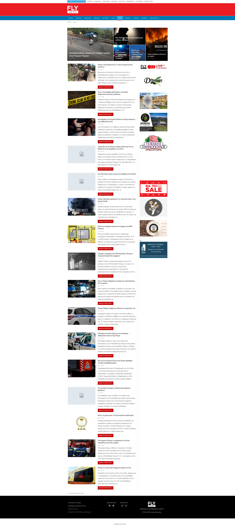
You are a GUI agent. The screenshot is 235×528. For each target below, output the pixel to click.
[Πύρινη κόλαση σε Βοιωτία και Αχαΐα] (157, 44)
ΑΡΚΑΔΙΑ (96, 18)
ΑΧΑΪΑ (120, 18)
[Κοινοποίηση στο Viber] (122, 505)
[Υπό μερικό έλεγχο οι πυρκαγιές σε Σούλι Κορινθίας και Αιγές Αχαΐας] (81, 448)
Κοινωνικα (97, 1)
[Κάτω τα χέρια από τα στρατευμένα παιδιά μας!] (81, 423)
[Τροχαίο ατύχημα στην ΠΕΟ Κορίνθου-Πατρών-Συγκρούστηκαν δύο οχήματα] (81, 261)
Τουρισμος (139, 1)
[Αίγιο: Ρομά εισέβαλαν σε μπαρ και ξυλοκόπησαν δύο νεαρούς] (81, 289)
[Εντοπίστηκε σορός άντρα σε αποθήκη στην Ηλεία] (81, 182)
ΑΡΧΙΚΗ (70, 18)
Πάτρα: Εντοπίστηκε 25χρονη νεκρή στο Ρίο (114, 468)
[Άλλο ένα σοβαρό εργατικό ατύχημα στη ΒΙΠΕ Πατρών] (81, 234)
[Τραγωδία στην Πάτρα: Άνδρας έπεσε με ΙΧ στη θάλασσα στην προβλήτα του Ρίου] (81, 154)
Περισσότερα (148, 1)
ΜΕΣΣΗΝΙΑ (87, 18)
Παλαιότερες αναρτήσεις (76, 493)
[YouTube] (113, 505)
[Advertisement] (135, 9)
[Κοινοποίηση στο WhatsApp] (126, 505)
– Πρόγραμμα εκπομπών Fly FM (76, 506)
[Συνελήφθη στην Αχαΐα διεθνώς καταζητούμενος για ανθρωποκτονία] (81, 127)
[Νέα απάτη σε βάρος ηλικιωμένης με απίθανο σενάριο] (129, 36)
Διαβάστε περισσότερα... (105, 87)
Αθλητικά (114, 1)
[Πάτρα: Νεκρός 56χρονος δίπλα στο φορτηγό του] (81, 316)
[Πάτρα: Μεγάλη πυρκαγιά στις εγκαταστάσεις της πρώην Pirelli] (81, 207)
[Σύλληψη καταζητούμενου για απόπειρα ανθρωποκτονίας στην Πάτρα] (81, 341)
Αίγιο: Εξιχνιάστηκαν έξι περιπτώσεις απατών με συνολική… (121, 54)
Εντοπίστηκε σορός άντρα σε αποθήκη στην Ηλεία (117, 174)
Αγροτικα (122, 1)
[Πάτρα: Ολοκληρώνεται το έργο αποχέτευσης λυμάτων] (81, 72)
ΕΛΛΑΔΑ (136, 18)
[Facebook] (109, 505)
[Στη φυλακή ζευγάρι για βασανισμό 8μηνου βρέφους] (81, 396)
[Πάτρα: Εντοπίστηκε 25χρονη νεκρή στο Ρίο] (81, 475)
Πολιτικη (90, 1)
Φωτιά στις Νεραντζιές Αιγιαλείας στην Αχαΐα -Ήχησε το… (136, 54)
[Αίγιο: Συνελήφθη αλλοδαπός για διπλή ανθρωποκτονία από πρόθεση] (81, 100)
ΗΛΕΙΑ (113, 18)
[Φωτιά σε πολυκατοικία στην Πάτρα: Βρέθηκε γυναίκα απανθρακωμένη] (81, 368)
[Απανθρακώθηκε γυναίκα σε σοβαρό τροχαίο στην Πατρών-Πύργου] (90, 44)
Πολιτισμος (106, 1)
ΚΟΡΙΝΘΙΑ (127, 18)
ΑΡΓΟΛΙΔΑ (105, 18)
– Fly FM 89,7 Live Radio (74, 502)
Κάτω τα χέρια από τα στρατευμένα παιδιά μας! (116, 415)
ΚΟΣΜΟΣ (144, 18)
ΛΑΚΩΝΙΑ (79, 18)
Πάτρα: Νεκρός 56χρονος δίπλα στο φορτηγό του (116, 308)
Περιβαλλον (130, 1)
